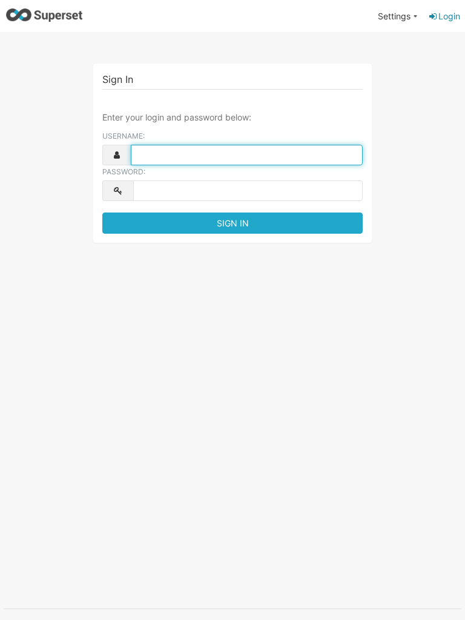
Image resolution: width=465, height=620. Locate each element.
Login (449, 16)
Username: (123, 135)
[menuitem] (398, 17)
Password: (123, 171)
